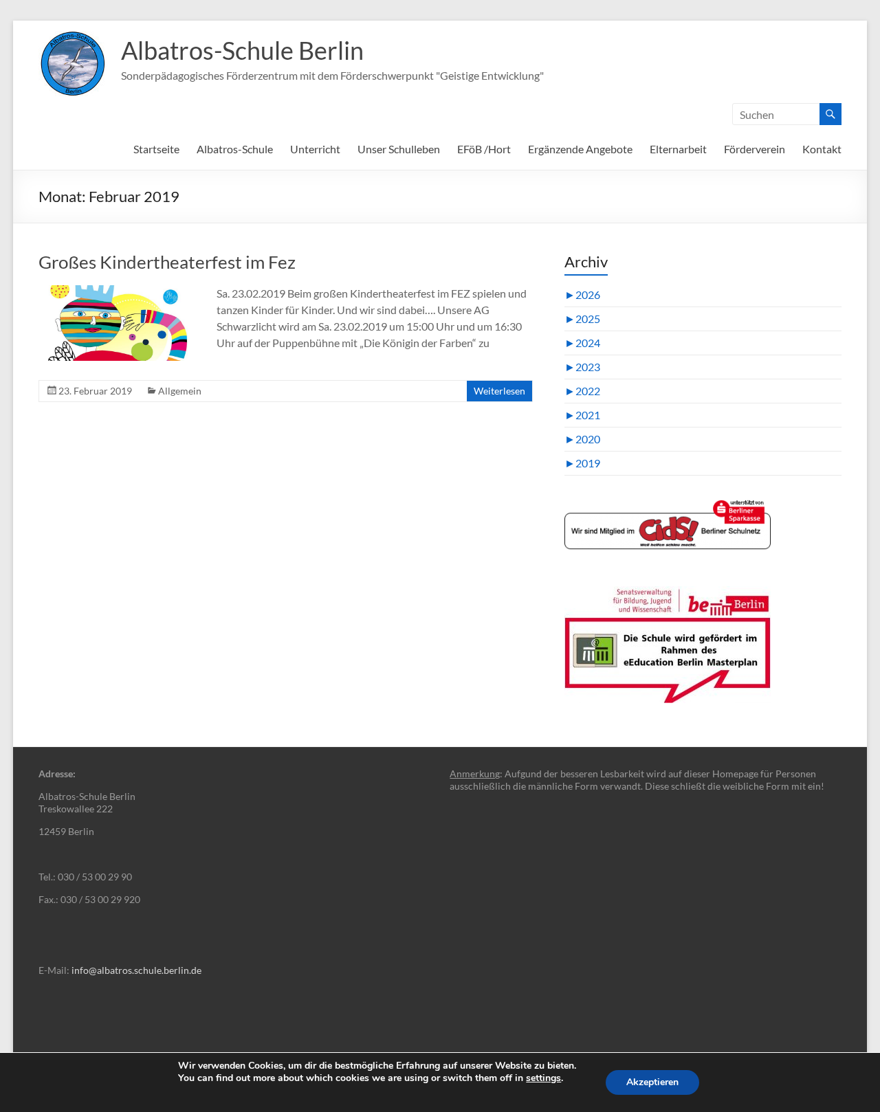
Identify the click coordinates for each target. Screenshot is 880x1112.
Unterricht (315, 148)
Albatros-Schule (235, 148)
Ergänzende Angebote (580, 148)
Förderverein (754, 148)
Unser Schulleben (399, 148)
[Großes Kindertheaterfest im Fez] (117, 291)
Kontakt (822, 148)
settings (543, 1078)
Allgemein (179, 391)
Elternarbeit (678, 148)
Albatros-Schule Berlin (242, 50)
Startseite (156, 148)
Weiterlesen (499, 391)
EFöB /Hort (484, 148)
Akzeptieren (652, 1082)
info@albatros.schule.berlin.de (136, 970)
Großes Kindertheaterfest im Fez (167, 262)
